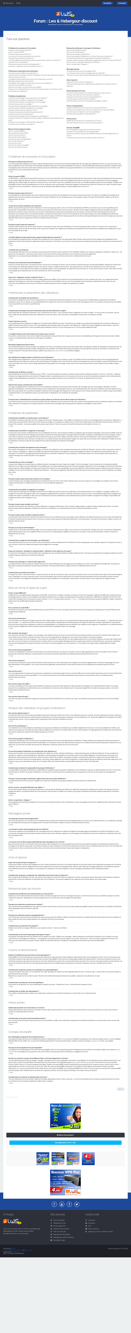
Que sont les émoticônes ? (17, 135)
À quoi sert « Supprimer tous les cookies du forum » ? (25, 66)
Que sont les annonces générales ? (19, 139)
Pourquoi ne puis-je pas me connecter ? (21, 58)
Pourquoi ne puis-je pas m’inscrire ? (19, 54)
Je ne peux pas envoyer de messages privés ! (81, 71)
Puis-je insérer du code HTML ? (18, 133)
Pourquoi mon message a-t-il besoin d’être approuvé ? (26, 122)
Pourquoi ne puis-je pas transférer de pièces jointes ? (25, 112)
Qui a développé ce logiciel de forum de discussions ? (84, 129)
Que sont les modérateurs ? (76, 52)
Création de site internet (61, 1229)
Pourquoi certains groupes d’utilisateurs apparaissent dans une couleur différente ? (94, 60)
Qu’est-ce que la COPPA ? (16, 52)
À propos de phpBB (98, 1041)
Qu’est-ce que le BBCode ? (17, 131)
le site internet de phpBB (62, 351)
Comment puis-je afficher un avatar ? (20, 85)
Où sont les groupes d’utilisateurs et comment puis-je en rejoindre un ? (90, 56)
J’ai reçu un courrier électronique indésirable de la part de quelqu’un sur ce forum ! (93, 75)
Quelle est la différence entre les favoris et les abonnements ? (87, 108)
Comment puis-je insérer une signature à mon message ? (27, 102)
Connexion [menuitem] (122, 3)
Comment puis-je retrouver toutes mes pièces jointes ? (85, 123)
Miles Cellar (28, 1250)
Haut (11, 172)
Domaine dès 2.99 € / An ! (65, 1143)
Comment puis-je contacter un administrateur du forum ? (85, 138)
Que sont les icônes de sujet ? (18, 147)
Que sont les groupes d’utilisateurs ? (79, 54)
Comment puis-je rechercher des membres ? (81, 99)
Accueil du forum (12, 34)
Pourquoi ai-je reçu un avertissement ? (21, 114)
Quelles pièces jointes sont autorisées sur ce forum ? (84, 121)
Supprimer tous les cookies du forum (100, 1231)
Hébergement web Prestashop (63, 1237)
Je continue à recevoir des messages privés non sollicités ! (86, 73)
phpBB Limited (61, 1039)
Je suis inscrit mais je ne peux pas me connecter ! (24, 56)
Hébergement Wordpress (61, 1234)
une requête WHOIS (79, 1062)
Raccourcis (9, 3)
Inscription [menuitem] (107, 3)
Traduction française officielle (13, 1250)
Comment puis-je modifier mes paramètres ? (23, 73)
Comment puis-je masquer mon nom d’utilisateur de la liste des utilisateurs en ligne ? (36, 75)
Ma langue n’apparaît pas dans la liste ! (21, 81)
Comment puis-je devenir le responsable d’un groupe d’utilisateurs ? (89, 58)
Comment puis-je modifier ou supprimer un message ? (26, 100)
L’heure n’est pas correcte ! (17, 77)
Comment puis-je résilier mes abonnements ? (82, 114)
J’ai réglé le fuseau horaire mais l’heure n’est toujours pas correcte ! (30, 79)
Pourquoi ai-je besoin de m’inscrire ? (20, 50)
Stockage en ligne (59, 1240)
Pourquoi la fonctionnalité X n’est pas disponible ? (83, 131)
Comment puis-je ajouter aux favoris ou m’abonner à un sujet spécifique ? (91, 110)
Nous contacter (93, 1229)
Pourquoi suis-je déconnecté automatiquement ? (24, 64)
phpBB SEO (16, 1252)
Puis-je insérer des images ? (17, 137)
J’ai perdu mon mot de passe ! (18, 62)
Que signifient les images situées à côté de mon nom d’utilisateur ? (30, 83)
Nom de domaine (59, 1220)
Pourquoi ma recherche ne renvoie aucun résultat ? (83, 95)
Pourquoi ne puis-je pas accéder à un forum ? (23, 110)
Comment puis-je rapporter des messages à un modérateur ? (28, 116)
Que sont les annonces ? (16, 141)
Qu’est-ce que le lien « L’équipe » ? (78, 64)
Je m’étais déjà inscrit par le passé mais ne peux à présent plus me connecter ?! (34, 60)
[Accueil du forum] (65, 15)
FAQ (89, 1226)
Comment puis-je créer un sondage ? (20, 104)
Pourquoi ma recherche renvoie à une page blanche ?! (84, 97)
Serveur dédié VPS (59, 1226)
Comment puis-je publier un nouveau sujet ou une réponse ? (27, 98)
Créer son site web (59, 1231)
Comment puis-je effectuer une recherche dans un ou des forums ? (89, 93)
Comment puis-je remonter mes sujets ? (21, 124)
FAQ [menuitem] (18, 3)
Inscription (91, 1223)
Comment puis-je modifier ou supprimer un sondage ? (25, 108)
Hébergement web (59, 1223)
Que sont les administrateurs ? (77, 50)
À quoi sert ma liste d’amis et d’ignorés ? (80, 82)
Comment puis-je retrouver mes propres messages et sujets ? (87, 101)
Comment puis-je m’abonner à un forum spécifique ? (84, 112)
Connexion (91, 1220)
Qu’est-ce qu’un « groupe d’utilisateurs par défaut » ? (84, 62)
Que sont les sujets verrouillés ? (18, 145)
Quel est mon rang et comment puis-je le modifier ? (25, 87)
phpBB (13, 1248)
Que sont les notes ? (15, 143)
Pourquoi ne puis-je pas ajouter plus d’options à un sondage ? (28, 106)
